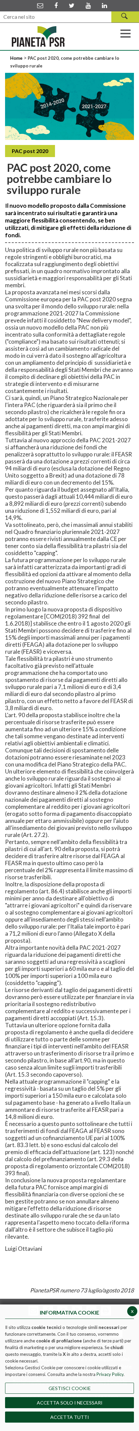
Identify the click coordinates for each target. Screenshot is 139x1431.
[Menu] (125, 33)
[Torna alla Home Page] (38, 36)
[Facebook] (56, 5)
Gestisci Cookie (70, 1388)
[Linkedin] (104, 5)
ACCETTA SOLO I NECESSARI (70, 1402)
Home (17, 58)
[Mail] (40, 5)
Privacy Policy (109, 1374)
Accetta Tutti (69, 1417)
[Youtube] (88, 5)
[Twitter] (72, 5)
